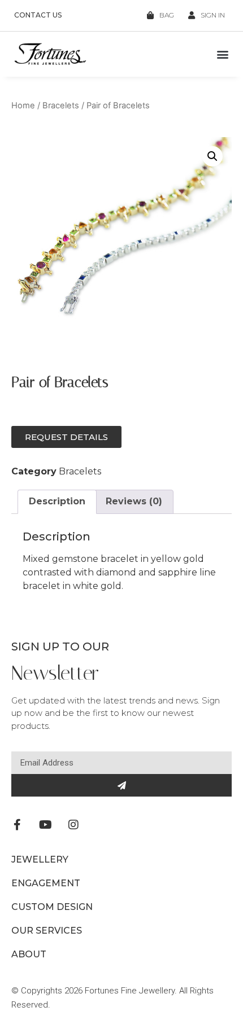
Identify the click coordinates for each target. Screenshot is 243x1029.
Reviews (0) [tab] (134, 501)
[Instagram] (73, 824)
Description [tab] (57, 501)
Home (23, 105)
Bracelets (60, 105)
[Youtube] (45, 824)
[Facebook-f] (17, 824)
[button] (222, 54)
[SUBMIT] (121, 785)
